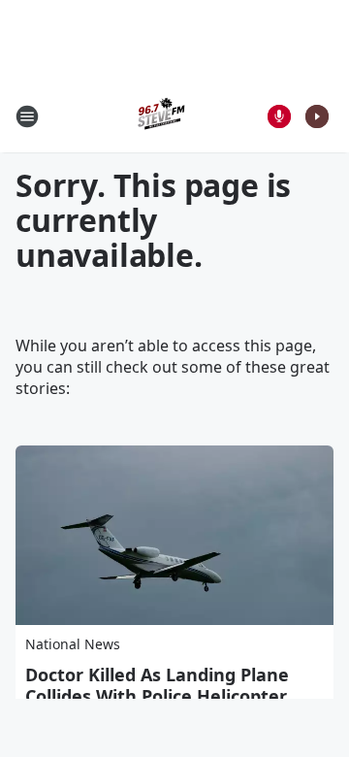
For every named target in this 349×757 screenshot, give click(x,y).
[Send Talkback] (279, 116)
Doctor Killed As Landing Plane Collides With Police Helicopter (157, 685)
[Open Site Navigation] (27, 116)
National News (72, 644)
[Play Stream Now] (317, 116)
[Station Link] (161, 116)
